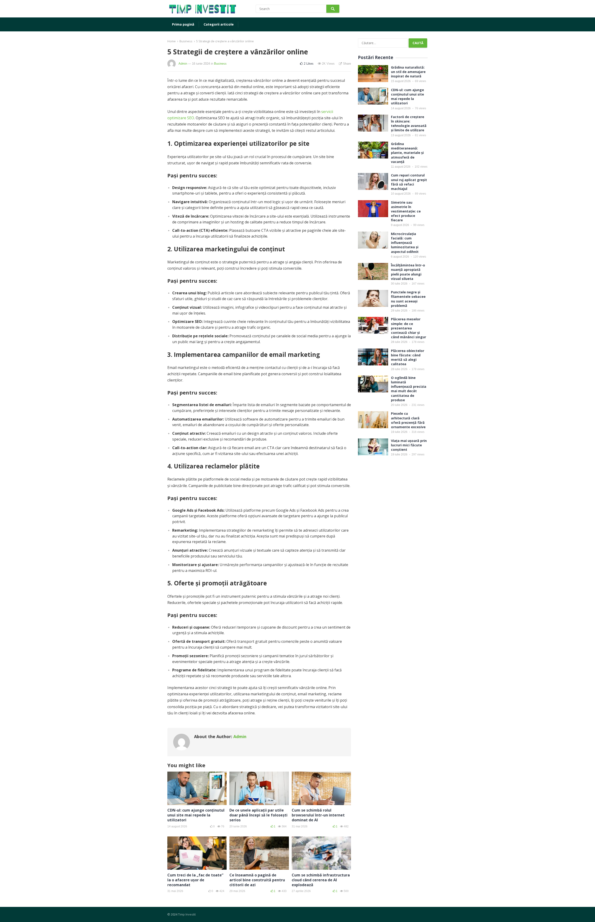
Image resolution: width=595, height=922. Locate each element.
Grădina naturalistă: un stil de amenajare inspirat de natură (408, 71)
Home (171, 41)
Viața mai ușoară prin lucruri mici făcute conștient (409, 445)
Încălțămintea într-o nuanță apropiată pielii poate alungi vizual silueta (408, 272)
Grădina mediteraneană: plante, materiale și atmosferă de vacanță (407, 153)
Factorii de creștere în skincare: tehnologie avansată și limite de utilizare (408, 124)
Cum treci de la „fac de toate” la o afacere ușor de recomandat (195, 879)
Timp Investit (187, 914)
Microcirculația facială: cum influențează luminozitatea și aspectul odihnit (405, 243)
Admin (182, 63)
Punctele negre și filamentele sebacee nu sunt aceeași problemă (408, 299)
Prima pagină (183, 24)
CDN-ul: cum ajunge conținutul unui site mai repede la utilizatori (196, 815)
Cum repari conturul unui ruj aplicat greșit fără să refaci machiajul (409, 182)
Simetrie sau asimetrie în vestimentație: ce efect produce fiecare (406, 211)
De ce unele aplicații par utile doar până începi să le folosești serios (258, 815)
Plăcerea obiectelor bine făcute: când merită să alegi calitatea (407, 357)
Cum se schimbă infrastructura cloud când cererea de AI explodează (321, 879)
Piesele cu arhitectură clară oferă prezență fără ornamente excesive (408, 420)
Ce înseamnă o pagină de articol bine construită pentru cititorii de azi (257, 879)
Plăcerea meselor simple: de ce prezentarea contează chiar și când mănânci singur (408, 328)
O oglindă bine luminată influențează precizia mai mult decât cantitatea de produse (408, 388)
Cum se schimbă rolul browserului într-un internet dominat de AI (318, 815)
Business (185, 41)
